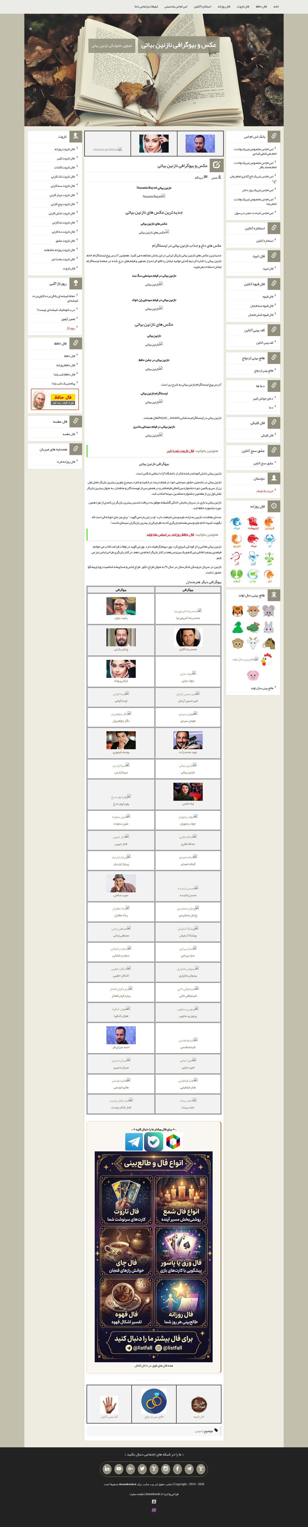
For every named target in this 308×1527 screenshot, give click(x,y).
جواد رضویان (188, 823)
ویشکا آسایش (188, 935)
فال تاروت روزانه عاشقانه (59, 250)
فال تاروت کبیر (66, 158)
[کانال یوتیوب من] (118, 1469)
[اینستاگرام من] (165, 1469)
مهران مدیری (121, 1067)
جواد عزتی (188, 680)
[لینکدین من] (107, 1469)
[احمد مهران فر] (200, 144)
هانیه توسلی (121, 1087)
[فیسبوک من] (177, 1469)
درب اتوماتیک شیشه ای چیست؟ (56, 310)
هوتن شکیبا (121, 1016)
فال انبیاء (267, 268)
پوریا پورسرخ (121, 803)
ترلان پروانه (121, 680)
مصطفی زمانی (121, 935)
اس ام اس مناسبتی (176, 6)
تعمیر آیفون (68, 319)
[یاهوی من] (200, 1469)
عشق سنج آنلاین (263, 463)
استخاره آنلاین (202, 6)
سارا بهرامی (188, 955)
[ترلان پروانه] (154, 144)
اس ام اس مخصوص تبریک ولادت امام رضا (255, 201)
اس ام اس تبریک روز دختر (257, 190)
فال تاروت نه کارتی (63, 222)
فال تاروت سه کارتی (63, 186)
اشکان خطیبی (121, 975)
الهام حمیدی (188, 864)
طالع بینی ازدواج (263, 370)
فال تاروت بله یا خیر (63, 259)
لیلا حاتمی (188, 803)
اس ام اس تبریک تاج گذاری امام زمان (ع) (253, 178)
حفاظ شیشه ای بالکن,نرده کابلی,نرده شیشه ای (55, 298)
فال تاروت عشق (65, 240)
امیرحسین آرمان (188, 700)
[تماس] (154, 1469)
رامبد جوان (121, 618)
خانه (276, 6)
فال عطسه (69, 434)
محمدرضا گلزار (188, 649)
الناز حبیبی (121, 844)
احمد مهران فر (121, 1047)
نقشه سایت (137, 1494)
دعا (271, 407)
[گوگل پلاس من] (130, 1469)
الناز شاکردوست (121, 1107)
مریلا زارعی (121, 772)
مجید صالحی (121, 895)
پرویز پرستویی (188, 1016)
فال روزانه (224, 6)
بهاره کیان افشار (121, 995)
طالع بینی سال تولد (262, 688)
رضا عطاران (121, 915)
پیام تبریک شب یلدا (63, 383)
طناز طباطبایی (188, 1087)
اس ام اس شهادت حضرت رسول (253, 213)
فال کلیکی (267, 435)
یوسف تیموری (121, 752)
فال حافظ (261, 6)
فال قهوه (268, 296)
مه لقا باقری (188, 844)
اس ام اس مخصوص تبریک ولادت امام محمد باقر (255, 164)
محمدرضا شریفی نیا (188, 618)
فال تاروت (243, 6)
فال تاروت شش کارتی (62, 213)
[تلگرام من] (189, 1469)
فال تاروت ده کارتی (63, 231)
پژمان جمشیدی (188, 915)
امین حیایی (188, 1067)
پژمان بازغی (121, 649)
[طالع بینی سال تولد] (253, 644)
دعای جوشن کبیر (263, 398)
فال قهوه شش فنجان (260, 314)
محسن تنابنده (188, 895)
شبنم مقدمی (188, 1047)
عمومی (199, 1431)
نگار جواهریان (121, 720)
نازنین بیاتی (188, 772)
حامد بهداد (188, 1107)
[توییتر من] (142, 1469)
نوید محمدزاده (188, 752)
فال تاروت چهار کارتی (62, 195)
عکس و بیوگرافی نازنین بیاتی (178, 44)
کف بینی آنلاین (264, 342)
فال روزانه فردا (66, 461)
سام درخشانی (121, 955)
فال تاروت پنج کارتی (63, 204)
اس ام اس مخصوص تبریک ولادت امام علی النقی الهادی (255, 151)
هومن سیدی (187, 720)
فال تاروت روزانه (65, 149)
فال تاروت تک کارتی (63, 176)
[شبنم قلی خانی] (107, 150)
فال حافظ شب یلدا (64, 374)
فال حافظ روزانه (65, 365)
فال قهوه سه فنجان (261, 305)
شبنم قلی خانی (188, 995)
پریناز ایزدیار (121, 864)
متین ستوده (121, 823)
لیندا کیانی (121, 700)
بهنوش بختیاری (188, 975)
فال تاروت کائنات (64, 167)
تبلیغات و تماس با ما (146, 6)
